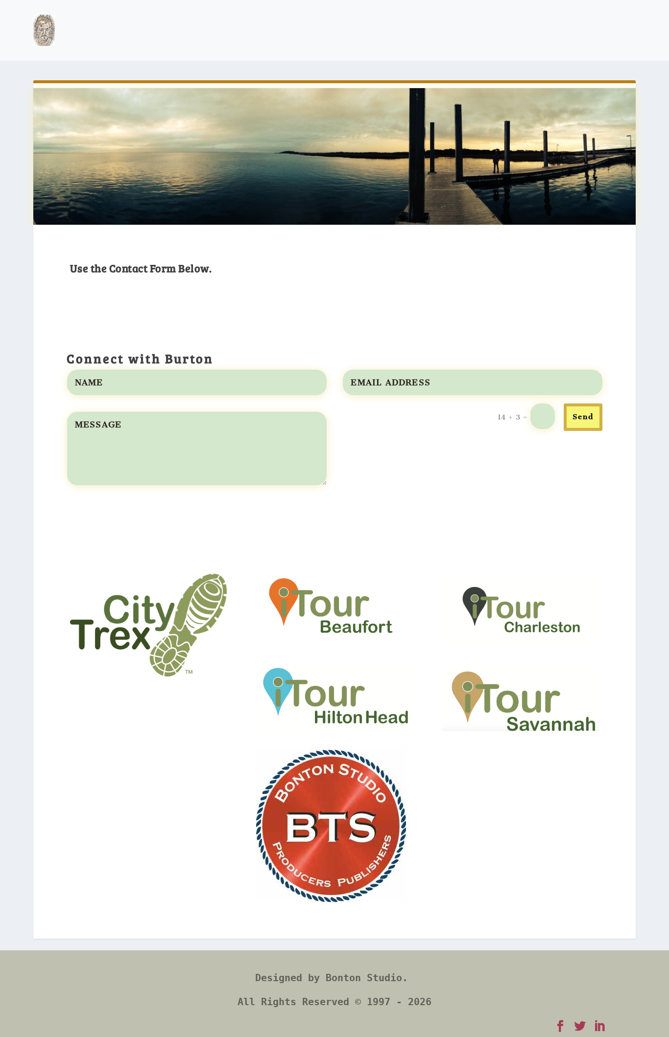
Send (583, 416)
